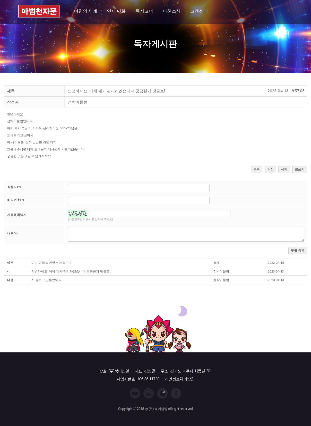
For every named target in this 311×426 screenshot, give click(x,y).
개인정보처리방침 (179, 379)
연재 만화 (116, 11)
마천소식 (172, 11)
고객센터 (199, 11)
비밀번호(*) (15, 200)
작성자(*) (14, 187)
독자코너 (144, 11)
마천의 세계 (85, 11)
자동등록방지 (16, 215)
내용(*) (12, 233)
